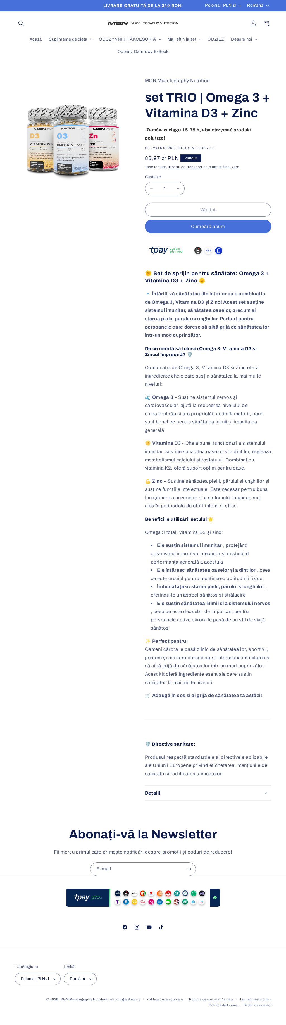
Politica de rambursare (164, 999)
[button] (21, 23)
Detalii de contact (257, 1005)
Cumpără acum (208, 226)
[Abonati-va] (189, 869)
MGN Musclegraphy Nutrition (84, 999)
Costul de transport (185, 167)
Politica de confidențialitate (211, 999)
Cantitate (153, 177)
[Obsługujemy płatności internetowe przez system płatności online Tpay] (187, 258)
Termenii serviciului (255, 999)
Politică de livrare (223, 1005)
